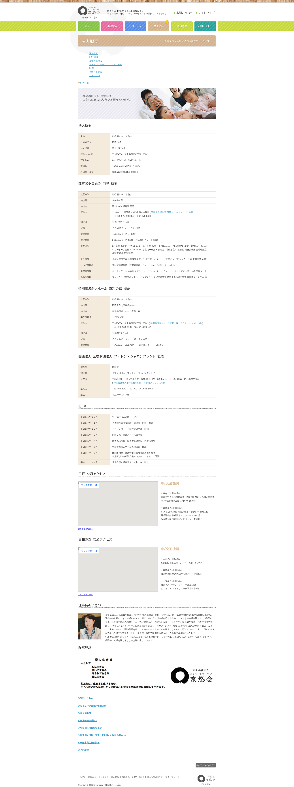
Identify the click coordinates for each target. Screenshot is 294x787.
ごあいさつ (94, 75)
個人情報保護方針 (155, 777)
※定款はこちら (85, 698)
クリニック (135, 26)
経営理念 (84, 83)
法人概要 (158, 26)
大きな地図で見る (85, 529)
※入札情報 (83, 750)
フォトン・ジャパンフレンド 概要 (105, 64)
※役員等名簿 (84, 713)
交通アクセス (95, 72)
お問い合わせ (205, 26)
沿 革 (91, 68)
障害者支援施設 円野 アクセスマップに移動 (172, 212)
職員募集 (182, 26)
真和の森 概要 (96, 61)
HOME (89, 26)
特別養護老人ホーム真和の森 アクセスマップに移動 (176, 323)
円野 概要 (93, 57)
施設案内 (112, 26)
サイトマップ (171, 777)
